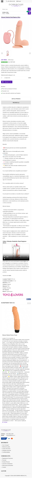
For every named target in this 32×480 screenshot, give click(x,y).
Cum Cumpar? (5, 445)
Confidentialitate (6, 452)
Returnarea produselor (7, 465)
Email (19, 1)
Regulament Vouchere (7, 458)
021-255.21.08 (11, 1)
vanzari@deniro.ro (10, 435)
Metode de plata (6, 446)
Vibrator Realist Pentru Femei (9, 335)
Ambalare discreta (6, 450)
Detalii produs (16, 98)
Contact (4, 467)
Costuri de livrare (6, 448)
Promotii (4, 460)
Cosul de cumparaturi (7, 463)
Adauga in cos (8, 81)
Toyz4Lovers (9, 291)
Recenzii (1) (16, 102)
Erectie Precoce (6, 461)
